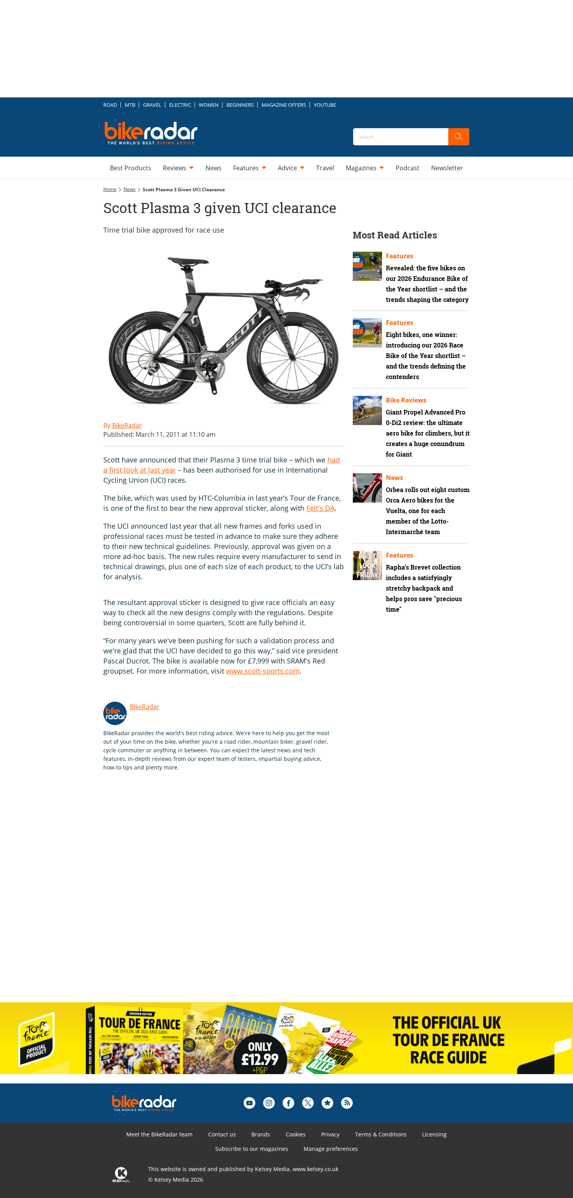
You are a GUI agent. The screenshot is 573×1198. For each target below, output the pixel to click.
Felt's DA (320, 508)
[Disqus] (232, 894)
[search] (458, 136)
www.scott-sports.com (263, 671)
